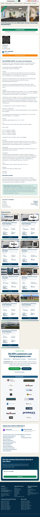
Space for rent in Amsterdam (26, 508)
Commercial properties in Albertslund (10, 449)
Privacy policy (16, 491)
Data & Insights (30, 489)
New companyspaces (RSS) (19, 496)
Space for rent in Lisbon (25, 500)
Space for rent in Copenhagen (26, 505)
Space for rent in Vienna (5, 505)
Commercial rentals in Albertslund (9, 436)
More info (10, 237)
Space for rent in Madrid (5, 503)
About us (22, 436)
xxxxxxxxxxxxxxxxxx (6, 48)
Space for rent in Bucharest (6, 506)
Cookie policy (16, 492)
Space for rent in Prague (25, 501)
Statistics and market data (26, 434)
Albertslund (34, 3)
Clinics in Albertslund (7, 444)
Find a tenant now (26, 368)
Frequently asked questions (26, 437)
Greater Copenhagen (27, 3)
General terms (16, 490)
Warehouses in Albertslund (8, 440)
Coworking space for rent (17, 3)
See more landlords (20, 376)
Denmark (2, 3)
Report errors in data (6, 206)
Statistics (16, 494)
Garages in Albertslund (7, 450)
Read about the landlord (20, 55)
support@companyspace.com (6, 490)
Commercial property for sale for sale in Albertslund (12, 434)
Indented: (4, 201)
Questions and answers (32, 490)
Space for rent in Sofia (25, 503)
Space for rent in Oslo (25, 509)
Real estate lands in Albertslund (8, 447)
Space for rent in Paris (5, 501)
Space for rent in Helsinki (25, 504)
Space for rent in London (5, 500)
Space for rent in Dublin (25, 506)
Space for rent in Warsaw (5, 507)
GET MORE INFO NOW (20, 29)
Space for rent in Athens (5, 509)
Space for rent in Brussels (25, 507)
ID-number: (4, 202)
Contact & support (17, 488)
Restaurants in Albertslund (8, 443)
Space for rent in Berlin (5, 502)
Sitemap (15, 495)
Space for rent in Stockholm (26, 502)
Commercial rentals (9, 3)
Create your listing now (14, 368)
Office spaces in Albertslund (8, 437)
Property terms (17, 493)
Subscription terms (17, 489)
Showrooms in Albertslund (8, 446)
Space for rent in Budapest (5, 508)
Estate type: (4, 204)
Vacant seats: (5, 205)
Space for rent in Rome (5, 504)
